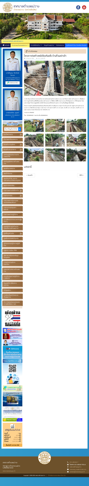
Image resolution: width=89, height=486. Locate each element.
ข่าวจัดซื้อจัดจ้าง (36, 45)
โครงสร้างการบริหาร (9, 144)
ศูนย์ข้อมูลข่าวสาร (9, 233)
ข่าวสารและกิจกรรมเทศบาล (19, 45)
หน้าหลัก (7, 45)
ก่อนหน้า (30, 175)
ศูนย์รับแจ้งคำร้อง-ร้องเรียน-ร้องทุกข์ (76, 45)
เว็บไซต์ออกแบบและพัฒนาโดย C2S (57, 475)
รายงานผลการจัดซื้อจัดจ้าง (11, 190)
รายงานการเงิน (8, 195)
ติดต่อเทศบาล (60, 45)
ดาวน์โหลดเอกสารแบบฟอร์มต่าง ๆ (12, 220)
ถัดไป (81, 175)
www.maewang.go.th (9, 471)
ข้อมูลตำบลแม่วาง (49, 45)
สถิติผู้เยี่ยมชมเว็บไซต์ (12, 430)
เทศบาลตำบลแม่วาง (75, 467)
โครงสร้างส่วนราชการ (10, 149)
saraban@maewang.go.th (77, 472)
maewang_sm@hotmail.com (78, 469)
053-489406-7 (74, 462)
